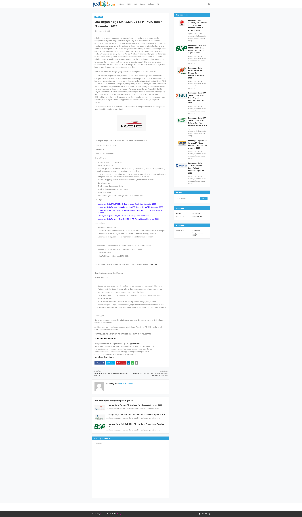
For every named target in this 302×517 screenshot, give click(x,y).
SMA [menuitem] (129, 4)
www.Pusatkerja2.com (104, 357)
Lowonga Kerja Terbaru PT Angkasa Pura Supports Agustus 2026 (134, 405)
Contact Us (180, 216)
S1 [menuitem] (158, 4)
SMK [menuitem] (135, 4)
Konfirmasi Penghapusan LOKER (198, 233)
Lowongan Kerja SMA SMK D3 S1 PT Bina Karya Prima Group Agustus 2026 (197, 49)
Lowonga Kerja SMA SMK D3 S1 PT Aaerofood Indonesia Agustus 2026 (136, 414)
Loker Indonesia (126, 383)
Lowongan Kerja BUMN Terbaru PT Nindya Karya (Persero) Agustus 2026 (196, 73)
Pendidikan (180, 231)
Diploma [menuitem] (151, 4)
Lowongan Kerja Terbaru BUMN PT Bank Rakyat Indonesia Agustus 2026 (196, 168)
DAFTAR (153, 264)
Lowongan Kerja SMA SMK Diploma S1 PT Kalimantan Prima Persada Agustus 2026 (197, 121)
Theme (102, 514)
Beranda (179, 213)
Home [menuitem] (121, 4)
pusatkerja (135, 344)
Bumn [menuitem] (142, 4)
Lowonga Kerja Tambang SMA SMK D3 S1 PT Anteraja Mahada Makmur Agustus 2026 (197, 25)
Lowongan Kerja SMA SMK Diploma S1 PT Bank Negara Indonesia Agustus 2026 (197, 98)
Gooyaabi (120, 514)
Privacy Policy (197, 216)
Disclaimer (196, 213)
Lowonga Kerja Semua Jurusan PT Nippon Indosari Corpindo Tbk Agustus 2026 (197, 144)
